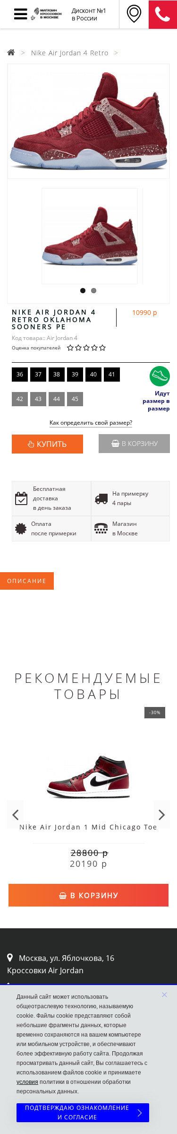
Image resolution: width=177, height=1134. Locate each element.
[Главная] (11, 52)
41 (112, 374)
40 (93, 374)
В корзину (140, 443)
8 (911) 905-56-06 (163, 14)
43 (38, 399)
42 (20, 399)
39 (75, 374)
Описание (27, 581)
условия (27, 1082)
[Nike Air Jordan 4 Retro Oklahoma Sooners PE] (88, 121)
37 (38, 374)
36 (20, 374)
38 (56, 374)
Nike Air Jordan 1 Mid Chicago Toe (88, 826)
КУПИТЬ (52, 444)
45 (75, 399)
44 (56, 399)
